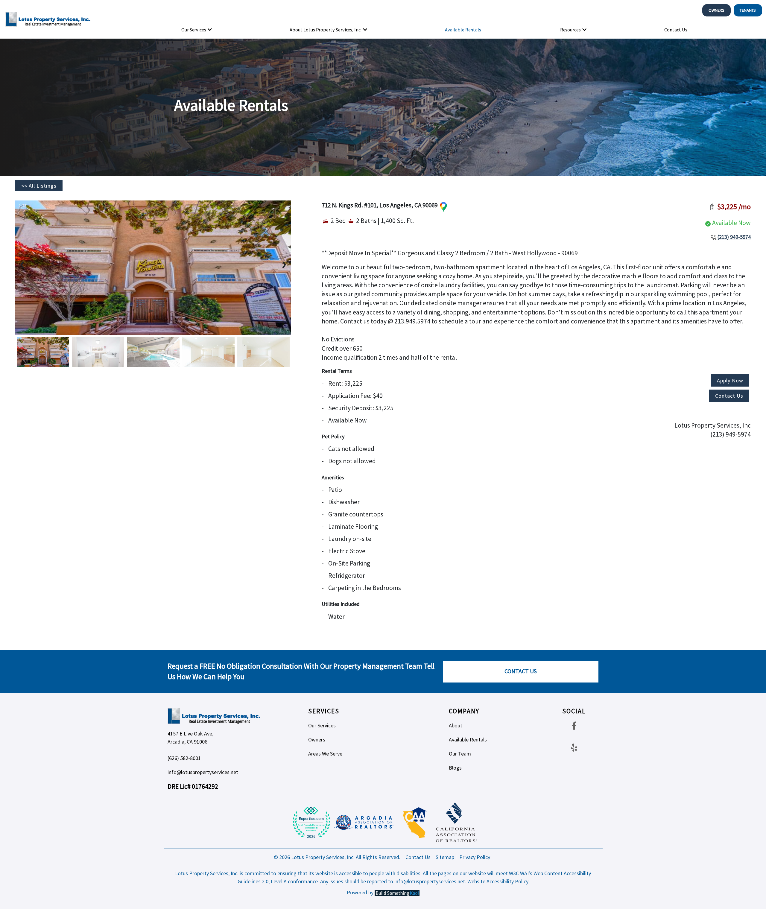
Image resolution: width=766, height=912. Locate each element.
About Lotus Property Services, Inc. (325, 30)
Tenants (748, 10)
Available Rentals (463, 30)
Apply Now (730, 380)
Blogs (455, 767)
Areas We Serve (325, 753)
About (455, 725)
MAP (443, 207)
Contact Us (675, 30)
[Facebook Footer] (574, 725)
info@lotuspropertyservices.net (203, 772)
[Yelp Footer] (574, 748)
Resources (570, 30)
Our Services (193, 30)
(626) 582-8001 (184, 758)
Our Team (460, 753)
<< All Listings (39, 185)
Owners (716, 10)
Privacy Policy (474, 857)
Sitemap (445, 857)
